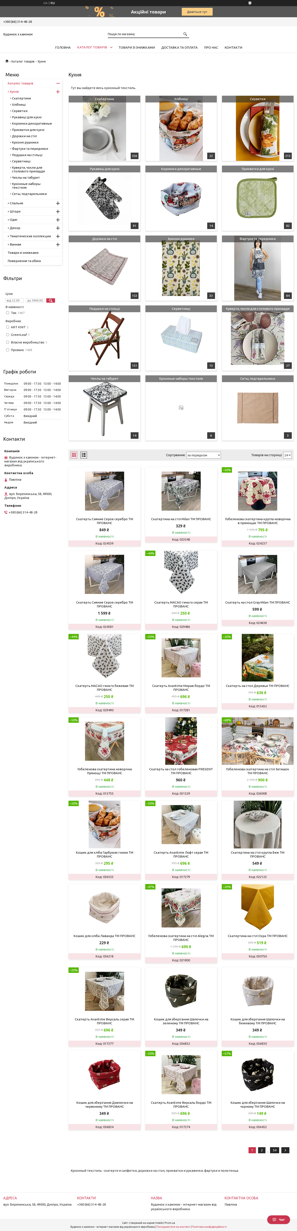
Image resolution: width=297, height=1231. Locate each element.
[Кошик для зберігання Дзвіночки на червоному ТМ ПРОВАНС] (104, 1075)
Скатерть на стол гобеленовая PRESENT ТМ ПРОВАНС (181, 771)
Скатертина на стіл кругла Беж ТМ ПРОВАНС (257, 854)
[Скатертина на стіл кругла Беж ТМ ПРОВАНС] (258, 824)
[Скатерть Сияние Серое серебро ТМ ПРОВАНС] (104, 491)
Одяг (14, 219)
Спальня (16, 203)
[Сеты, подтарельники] (258, 408)
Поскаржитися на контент (173, 1226)
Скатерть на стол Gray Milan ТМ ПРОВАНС (257, 602)
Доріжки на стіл (104, 239)
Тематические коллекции (30, 236)
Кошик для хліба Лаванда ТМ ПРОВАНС (104, 936)
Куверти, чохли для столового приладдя (258, 308)
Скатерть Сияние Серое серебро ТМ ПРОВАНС (104, 521)
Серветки (257, 99)
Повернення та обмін (24, 261)
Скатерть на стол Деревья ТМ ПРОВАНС (257, 686)
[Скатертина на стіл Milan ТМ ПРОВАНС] (181, 491)
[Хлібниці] (181, 128)
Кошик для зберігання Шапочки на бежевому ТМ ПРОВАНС (257, 1021)
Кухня (14, 91)
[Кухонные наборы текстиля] (181, 408)
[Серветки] (258, 128)
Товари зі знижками (136, 47)
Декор (15, 228)
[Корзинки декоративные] (181, 198)
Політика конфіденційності (209, 1226)
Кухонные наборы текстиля (181, 378)
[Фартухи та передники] (258, 268)
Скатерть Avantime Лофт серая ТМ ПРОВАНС (181, 854)
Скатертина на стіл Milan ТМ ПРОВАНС (181, 519)
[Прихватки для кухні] (258, 198)
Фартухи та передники (258, 239)
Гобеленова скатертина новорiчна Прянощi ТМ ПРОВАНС (104, 771)
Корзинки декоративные (181, 169)
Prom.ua (170, 1222)
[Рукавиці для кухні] (104, 198)
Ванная (15, 244)
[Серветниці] (181, 338)
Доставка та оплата (179, 47)
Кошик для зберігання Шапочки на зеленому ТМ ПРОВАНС (181, 1021)
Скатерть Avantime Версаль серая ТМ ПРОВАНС (104, 1021)
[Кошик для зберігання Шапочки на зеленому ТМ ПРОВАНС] (181, 991)
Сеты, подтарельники (257, 378)
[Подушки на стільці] (104, 338)
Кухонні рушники (181, 239)
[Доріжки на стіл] (104, 268)
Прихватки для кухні (258, 169)
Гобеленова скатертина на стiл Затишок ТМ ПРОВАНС (257, 771)
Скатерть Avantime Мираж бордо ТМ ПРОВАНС (181, 687)
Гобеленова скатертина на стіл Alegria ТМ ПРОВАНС (181, 938)
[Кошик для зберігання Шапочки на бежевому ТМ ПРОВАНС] (258, 991)
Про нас (211, 47)
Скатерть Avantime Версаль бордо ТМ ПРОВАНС (181, 1104)
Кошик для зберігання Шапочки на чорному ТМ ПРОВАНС (257, 1104)
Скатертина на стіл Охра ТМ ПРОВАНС (258, 936)
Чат (282, 1219)
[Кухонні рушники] (181, 268)
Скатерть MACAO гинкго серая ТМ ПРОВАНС (181, 604)
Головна (63, 47)
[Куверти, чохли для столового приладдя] (258, 338)
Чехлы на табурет (104, 378)
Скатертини (104, 99)
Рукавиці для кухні (104, 169)
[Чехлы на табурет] (104, 408)
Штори (15, 211)
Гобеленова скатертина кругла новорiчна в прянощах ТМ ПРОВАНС (257, 521)
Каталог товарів (92, 47)
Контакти (233, 47)
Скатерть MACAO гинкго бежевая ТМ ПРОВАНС (104, 687)
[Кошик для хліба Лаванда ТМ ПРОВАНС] (104, 908)
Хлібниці (181, 99)
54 (274, 1150)
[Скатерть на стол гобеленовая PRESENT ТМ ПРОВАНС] (181, 741)
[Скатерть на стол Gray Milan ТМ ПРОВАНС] (258, 574)
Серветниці (181, 308)
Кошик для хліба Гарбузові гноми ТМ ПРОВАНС (104, 854)
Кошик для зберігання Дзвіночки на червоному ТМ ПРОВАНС (104, 1104)
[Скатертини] (104, 128)
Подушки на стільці (104, 308)
